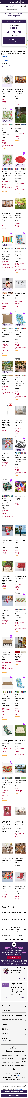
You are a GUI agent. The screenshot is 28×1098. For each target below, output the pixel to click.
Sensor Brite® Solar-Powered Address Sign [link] (6, 423)
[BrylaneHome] (17, 1065)
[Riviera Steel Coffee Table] (20, 284)
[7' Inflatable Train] (7, 876)
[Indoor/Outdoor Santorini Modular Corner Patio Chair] (7, 203)
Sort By (12, 66)
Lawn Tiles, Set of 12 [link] (20, 741)
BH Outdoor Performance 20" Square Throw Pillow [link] (7, 334)
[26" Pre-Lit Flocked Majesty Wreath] (7, 79)
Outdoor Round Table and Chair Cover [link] (6, 655)
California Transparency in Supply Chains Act (13, 1077)
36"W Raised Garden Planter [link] (6, 379)
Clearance (5, 60)
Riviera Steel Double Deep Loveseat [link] (20, 578)
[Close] (26, 1085)
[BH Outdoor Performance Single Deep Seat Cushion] (20, 444)
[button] (21, 6)
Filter (5, 66)
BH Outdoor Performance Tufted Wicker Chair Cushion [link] (7, 130)
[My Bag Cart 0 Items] (25, 6)
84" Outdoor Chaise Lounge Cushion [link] (7, 741)
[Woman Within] (10, 1055)
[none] (7, 80)
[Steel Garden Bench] (20, 768)
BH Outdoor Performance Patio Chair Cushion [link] (7, 783)
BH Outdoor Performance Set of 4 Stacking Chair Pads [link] (7, 501)
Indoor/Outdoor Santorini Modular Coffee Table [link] (20, 92)
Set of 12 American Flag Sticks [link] (20, 498)
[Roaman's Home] (9, 6)
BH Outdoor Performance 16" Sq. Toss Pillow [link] (6, 174)
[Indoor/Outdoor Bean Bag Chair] (20, 410)
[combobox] (14, 9)
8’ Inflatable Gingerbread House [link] (7, 455)
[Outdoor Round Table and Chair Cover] (7, 642)
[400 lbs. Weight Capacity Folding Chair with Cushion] (7, 566)
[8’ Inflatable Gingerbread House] (7, 444)
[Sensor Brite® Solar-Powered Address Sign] (7, 410)
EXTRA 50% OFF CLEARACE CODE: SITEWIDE (14, 13)
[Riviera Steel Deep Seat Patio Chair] (20, 876)
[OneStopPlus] (4, 1055)
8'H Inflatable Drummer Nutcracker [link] (5, 612)
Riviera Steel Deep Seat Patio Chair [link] (20, 888)
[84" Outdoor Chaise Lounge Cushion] (7, 730)
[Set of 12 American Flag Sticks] (20, 486)
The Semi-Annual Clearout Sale (12, 912)
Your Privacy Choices (12, 1075)
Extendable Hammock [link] (18, 215)
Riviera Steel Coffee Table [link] (20, 295)
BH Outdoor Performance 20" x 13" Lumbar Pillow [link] (7, 253)
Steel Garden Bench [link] (20, 781)
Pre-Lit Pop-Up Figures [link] (6, 297)
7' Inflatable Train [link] (6, 887)
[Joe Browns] (17, 1058)
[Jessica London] (4, 1058)
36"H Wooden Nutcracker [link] (19, 656)
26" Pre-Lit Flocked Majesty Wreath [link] (7, 91)
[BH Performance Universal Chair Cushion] (20, 319)
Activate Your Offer (14, 40)
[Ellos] (24, 1058)
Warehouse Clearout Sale (11, 919)
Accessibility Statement (14, 1081)
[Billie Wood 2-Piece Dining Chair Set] (7, 848)
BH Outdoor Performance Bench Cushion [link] (20, 614)
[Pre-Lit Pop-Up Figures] (7, 283)
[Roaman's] (17, 1055)
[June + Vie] (4, 1062)
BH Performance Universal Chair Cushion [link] (19, 333)
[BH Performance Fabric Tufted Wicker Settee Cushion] (7, 683)
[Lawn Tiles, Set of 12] (20, 730)
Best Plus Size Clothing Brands (13, 1079)
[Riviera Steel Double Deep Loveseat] (20, 566)
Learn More (4, 56)
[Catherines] (23, 1055)
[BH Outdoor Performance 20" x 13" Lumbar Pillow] (7, 239)
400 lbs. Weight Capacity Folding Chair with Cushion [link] (7, 579)
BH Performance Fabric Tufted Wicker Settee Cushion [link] (6, 698)
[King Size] (23, 1065)
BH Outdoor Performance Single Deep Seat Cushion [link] (20, 458)
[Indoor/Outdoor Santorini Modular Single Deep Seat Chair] (20, 811)
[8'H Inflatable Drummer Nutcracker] (7, 600)
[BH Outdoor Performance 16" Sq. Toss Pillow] (7, 159)
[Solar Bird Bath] (20, 115)
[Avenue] (10, 1058)
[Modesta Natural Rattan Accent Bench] (20, 848)
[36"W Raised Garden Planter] (7, 366)
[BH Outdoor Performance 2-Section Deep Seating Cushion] (20, 366)
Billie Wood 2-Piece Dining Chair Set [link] (7, 860)
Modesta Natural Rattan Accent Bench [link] (19, 861)
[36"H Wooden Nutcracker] (20, 642)
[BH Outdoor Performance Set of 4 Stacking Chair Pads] (7, 486)
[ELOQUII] (10, 1062)
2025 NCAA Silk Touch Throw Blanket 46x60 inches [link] (6, 825)
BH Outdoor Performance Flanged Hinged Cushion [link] (19, 254)
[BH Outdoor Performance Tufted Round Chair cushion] (20, 159)
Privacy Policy (9, 1073)
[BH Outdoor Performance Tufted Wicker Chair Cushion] (7, 115)
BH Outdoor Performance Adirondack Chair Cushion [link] (19, 698)
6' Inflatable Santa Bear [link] (7, 542)
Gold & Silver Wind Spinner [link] (20, 542)
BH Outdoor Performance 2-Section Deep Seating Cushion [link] (19, 381)
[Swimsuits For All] (17, 1062)
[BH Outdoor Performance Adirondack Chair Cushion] (20, 683)
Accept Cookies (14, 1095)
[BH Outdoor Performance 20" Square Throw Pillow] (7, 319)
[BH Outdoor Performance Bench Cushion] (20, 600)
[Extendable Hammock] (20, 203)
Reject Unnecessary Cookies (14, 1092)
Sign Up (21, 935)
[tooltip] (5, 2)
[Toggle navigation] (3, 6)
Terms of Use (17, 1073)
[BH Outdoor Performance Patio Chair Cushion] (7, 768)
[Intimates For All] (4, 1065)
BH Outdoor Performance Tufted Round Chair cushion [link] (20, 175)
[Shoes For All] (10, 1065)
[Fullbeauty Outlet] (14, 1069)
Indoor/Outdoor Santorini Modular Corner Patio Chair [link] (7, 216)
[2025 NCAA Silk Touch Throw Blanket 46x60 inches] (7, 811)
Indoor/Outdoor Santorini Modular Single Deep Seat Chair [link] (20, 824)
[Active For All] (23, 1062)
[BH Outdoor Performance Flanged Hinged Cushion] (20, 239)
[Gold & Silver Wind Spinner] (20, 530)
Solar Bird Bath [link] (19, 127)
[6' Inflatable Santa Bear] (7, 530)
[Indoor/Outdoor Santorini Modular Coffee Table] (20, 79)
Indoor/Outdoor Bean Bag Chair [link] (19, 422)
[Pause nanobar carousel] (12, 16)
